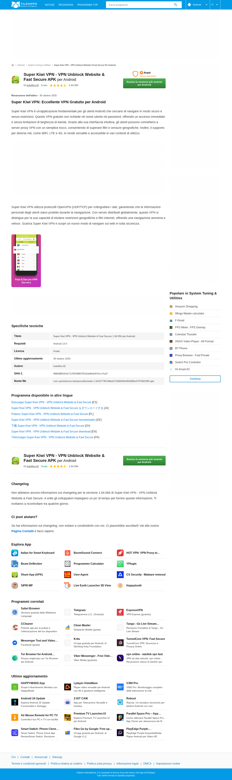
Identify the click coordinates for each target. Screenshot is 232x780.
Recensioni (66, 4)
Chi (13, 757)
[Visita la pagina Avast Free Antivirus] (144, 74)
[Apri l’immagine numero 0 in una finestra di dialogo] (26, 260)
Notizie (50, 4)
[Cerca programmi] (175, 4)
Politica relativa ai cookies (66, 763)
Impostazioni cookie (168, 763)
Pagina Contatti (22, 531)
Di (31, 85)
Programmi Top (87, 4)
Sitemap (57, 757)
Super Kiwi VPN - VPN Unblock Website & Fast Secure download (51, 431)
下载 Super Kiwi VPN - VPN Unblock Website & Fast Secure (47, 425)
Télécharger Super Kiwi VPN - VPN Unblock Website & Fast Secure (52, 437)
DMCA (147, 763)
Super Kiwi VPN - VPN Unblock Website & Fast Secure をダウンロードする (57, 408)
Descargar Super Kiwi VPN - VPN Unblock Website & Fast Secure (51, 402)
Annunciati (40, 757)
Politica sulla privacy (99, 763)
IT (212, 4)
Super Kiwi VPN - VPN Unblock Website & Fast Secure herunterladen (53, 419)
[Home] (12, 65)
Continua (195, 378)
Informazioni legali (128, 763)
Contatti (25, 757)
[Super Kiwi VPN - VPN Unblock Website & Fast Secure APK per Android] (15, 80)
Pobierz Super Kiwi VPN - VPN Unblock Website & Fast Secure (49, 414)
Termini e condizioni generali (28, 763)
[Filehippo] (24, 5)
